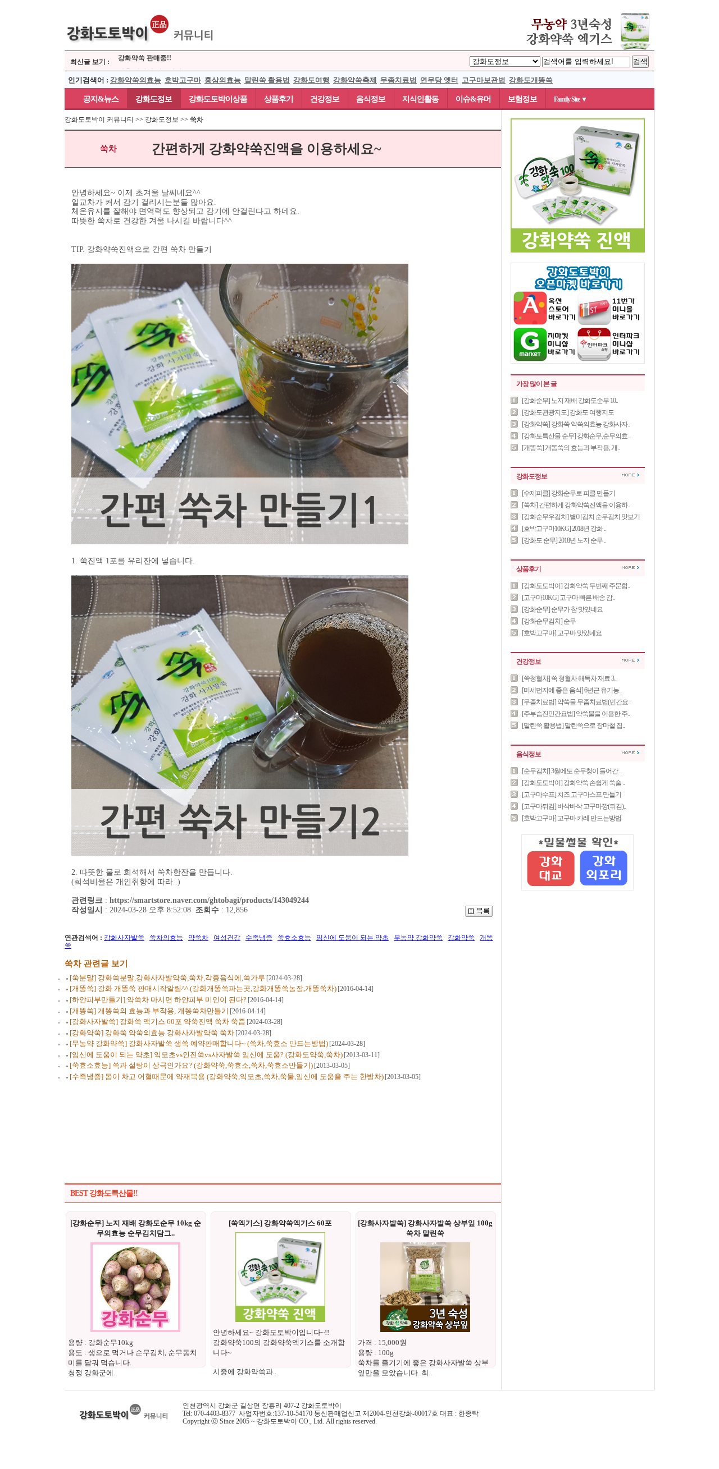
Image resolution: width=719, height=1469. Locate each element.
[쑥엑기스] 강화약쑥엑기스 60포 (280, 1223)
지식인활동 (420, 99)
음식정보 (370, 99)
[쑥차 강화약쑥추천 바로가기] (578, 48)
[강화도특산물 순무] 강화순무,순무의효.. (576, 436)
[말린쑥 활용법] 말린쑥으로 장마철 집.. (573, 725)
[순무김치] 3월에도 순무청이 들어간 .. (571, 771)
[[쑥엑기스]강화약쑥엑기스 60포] (280, 1320)
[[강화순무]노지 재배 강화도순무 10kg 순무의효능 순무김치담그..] (135, 1330)
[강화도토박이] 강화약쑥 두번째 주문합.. (576, 586)
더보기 (630, 475)
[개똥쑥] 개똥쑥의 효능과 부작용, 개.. (571, 448)
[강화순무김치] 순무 (549, 621)
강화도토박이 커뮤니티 (99, 119)
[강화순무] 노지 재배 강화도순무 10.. (570, 401)
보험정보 (522, 99)
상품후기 (278, 99)
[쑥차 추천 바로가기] (578, 250)
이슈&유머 (473, 99)
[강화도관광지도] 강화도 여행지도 (568, 412)
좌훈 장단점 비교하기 (150, 66)
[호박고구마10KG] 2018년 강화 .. (564, 528)
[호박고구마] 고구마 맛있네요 (562, 633)
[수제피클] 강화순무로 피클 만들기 (568, 493)
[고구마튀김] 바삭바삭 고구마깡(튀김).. (574, 806)
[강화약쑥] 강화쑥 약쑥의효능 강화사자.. (576, 424)
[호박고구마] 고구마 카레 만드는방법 (571, 818)
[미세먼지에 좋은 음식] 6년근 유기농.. (571, 690)
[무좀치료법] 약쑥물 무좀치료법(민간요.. (576, 702)
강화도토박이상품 (218, 99)
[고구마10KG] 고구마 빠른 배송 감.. (568, 598)
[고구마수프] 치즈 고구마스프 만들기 (571, 794)
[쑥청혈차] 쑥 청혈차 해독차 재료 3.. (569, 678)
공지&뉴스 (96, 99)
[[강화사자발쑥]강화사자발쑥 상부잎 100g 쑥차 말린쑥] (425, 1330)
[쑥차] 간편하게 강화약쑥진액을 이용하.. (576, 505)
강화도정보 (153, 99)
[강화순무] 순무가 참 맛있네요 (562, 609)
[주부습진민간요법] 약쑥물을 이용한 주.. (576, 714)
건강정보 (324, 99)
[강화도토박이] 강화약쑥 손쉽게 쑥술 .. (573, 783)
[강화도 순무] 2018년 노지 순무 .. (564, 540)
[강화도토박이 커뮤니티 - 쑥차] (140, 48)
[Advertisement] (283, 1119)
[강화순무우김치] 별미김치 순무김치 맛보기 (581, 517)
